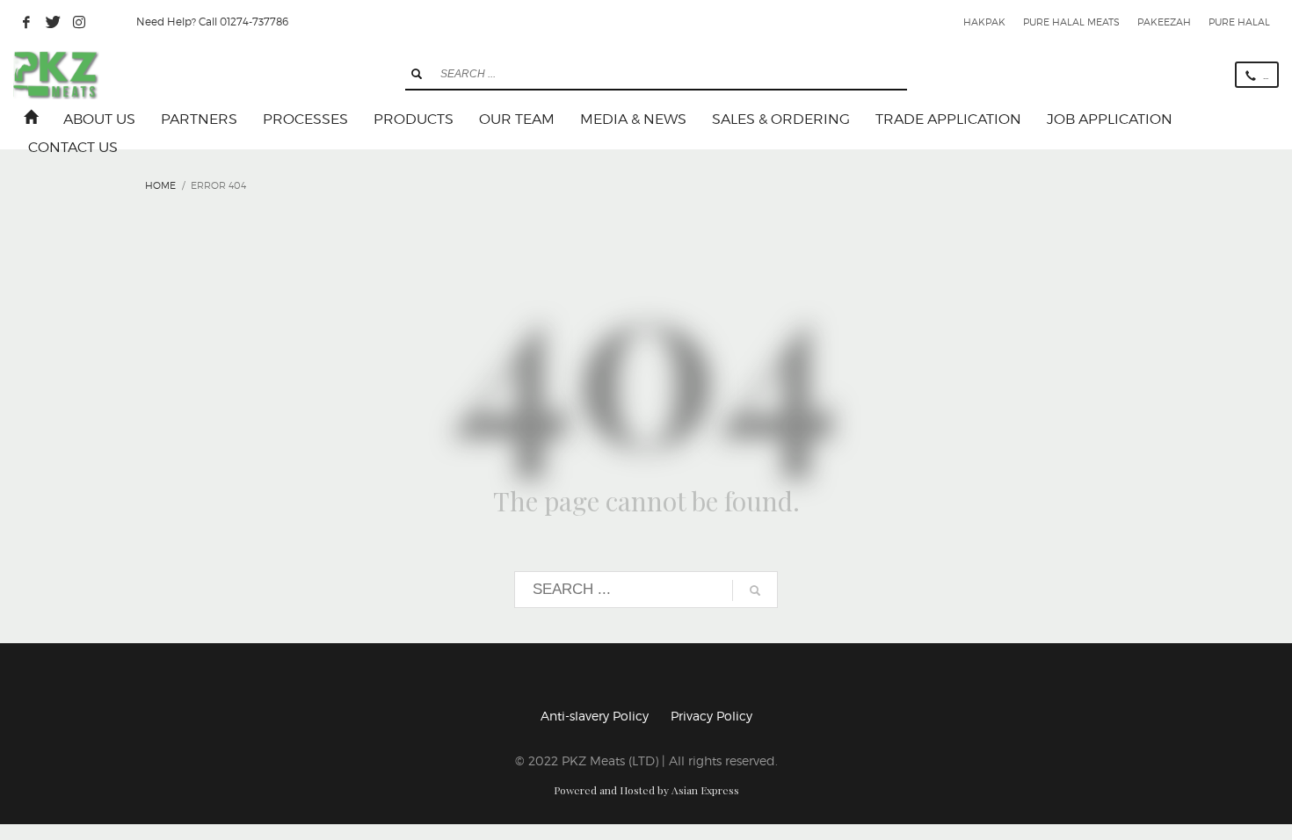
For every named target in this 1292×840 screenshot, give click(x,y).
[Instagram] (79, 22)
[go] (416, 74)
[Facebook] (26, 22)
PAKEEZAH (1164, 22)
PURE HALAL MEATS (1071, 22)
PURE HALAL (1239, 22)
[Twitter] (53, 22)
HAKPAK (984, 22)
